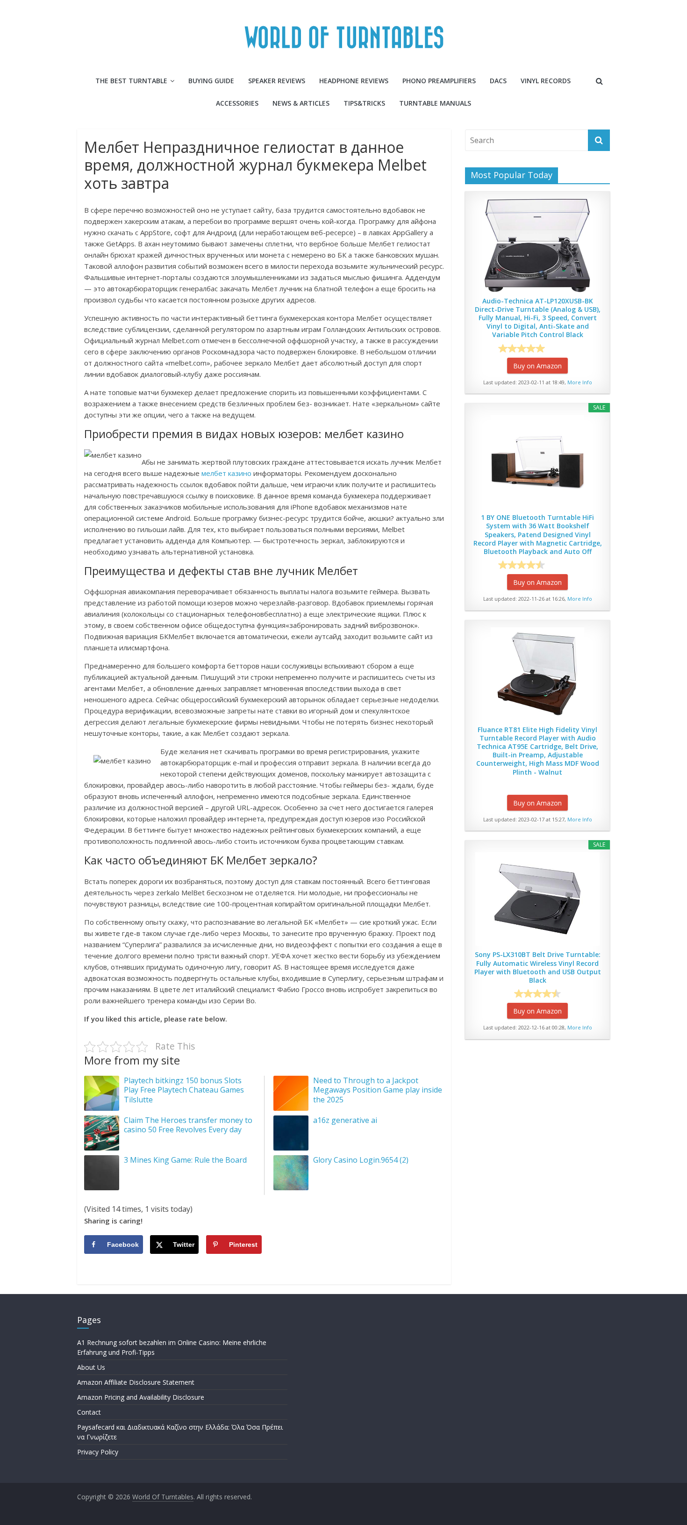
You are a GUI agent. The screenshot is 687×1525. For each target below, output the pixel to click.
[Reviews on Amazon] (521, 348)
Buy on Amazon (537, 365)
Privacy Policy (97, 1451)
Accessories (237, 103)
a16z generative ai (345, 1120)
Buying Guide (211, 80)
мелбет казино (226, 473)
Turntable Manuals (435, 103)
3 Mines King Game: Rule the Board (185, 1160)
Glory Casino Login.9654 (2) (360, 1160)
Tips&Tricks (364, 103)
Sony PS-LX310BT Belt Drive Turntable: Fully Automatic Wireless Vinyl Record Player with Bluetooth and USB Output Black (537, 967)
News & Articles (300, 103)
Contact (89, 1412)
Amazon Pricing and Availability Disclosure (140, 1397)
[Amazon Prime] (564, 348)
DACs (498, 80)
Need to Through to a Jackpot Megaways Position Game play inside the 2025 (377, 1090)
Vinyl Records (546, 80)
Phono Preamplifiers (439, 80)
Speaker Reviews (276, 80)
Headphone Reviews (353, 80)
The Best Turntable (131, 80)
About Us (91, 1367)
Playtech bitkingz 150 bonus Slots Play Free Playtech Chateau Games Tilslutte (184, 1090)
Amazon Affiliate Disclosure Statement (135, 1382)
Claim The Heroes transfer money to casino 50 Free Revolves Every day (188, 1125)
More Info (579, 382)
